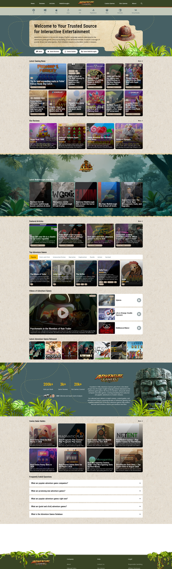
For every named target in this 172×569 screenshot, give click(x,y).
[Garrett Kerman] (45, 396)
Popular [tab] (33, 257)
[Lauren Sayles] (53, 396)
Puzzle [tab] (92, 257)
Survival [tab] (108, 257)
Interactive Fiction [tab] (59, 257)
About (69, 564)
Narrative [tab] (72, 257)
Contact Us (100, 564)
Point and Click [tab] (44, 257)
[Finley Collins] (48, 396)
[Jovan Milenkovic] (50, 396)
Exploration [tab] (83, 257)
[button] (86, 483)
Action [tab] (100, 257)
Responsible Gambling (135, 564)
